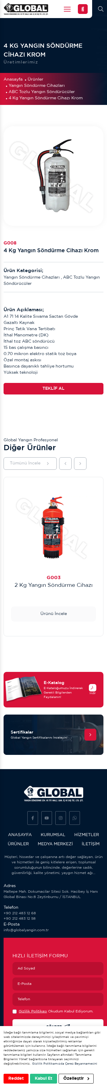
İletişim (91, 844)
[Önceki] (65, 463)
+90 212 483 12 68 (20, 913)
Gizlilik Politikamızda (48, 1064)
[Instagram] (60, 818)
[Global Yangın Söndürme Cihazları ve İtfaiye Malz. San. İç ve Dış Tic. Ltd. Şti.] (26, 9)
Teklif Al (53, 388)
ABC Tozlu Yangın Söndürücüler (42, 92)
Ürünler (35, 79)
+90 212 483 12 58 (20, 918)
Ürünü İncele (53, 614)
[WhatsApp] (74, 818)
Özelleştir (74, 1078)
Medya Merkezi (55, 844)
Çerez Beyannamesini (81, 1064)
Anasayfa (13, 79)
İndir (92, 693)
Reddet (16, 1078)
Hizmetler (86, 835)
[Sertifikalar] (90, 735)
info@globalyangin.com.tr (26, 930)
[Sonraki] (80, 463)
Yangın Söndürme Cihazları (37, 85)
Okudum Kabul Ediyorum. (56, 1011)
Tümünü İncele (25, 463)
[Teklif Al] (83, 9)
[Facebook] (32, 818)
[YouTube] (46, 818)
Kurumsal (53, 835)
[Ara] (100, 9)
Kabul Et (43, 1078)
